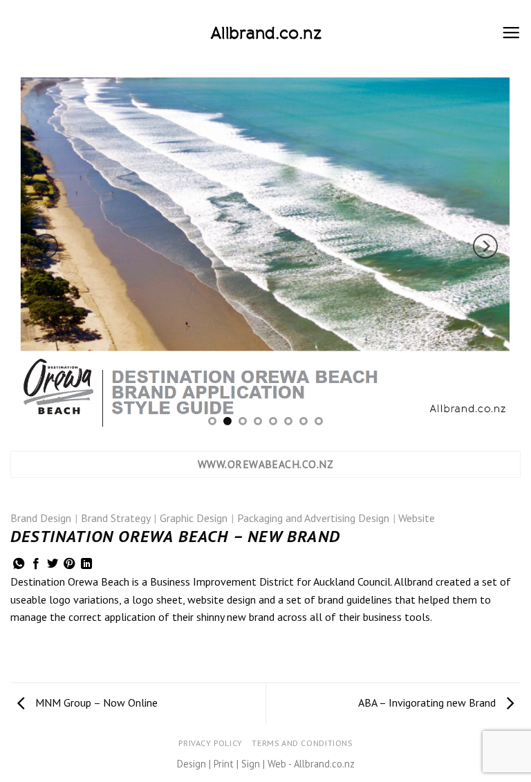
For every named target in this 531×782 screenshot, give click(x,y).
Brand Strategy (116, 518)
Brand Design (40, 518)
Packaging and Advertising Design (313, 518)
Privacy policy (210, 743)
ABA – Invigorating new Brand (428, 702)
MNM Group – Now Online (95, 702)
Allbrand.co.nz (266, 33)
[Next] (485, 246)
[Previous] (45, 246)
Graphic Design (193, 518)
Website (416, 518)
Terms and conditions (302, 743)
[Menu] (511, 33)
